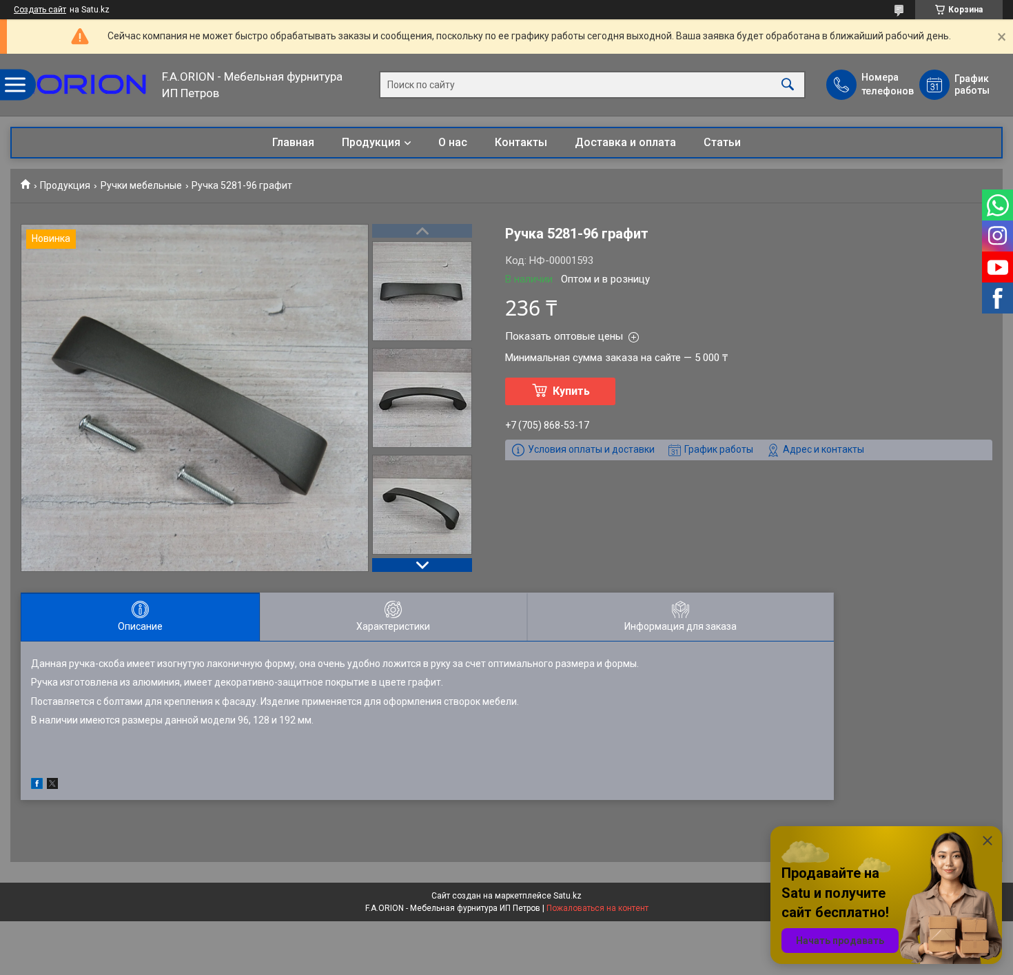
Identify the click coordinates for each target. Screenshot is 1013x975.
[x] (52, 785)
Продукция (371, 142)
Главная (293, 142)
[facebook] (37, 785)
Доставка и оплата (625, 142)
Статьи (722, 142)
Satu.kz (567, 896)
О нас (452, 142)
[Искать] (787, 85)
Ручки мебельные (141, 185)
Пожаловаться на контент (597, 908)
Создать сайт (40, 9)
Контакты (521, 142)
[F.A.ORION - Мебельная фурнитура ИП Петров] (83, 84)
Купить (571, 391)
